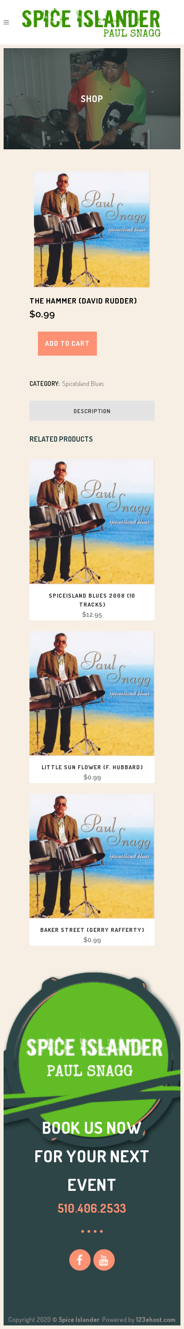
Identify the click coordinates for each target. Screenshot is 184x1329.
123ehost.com (156, 1319)
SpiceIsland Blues (83, 383)
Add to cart (67, 343)
